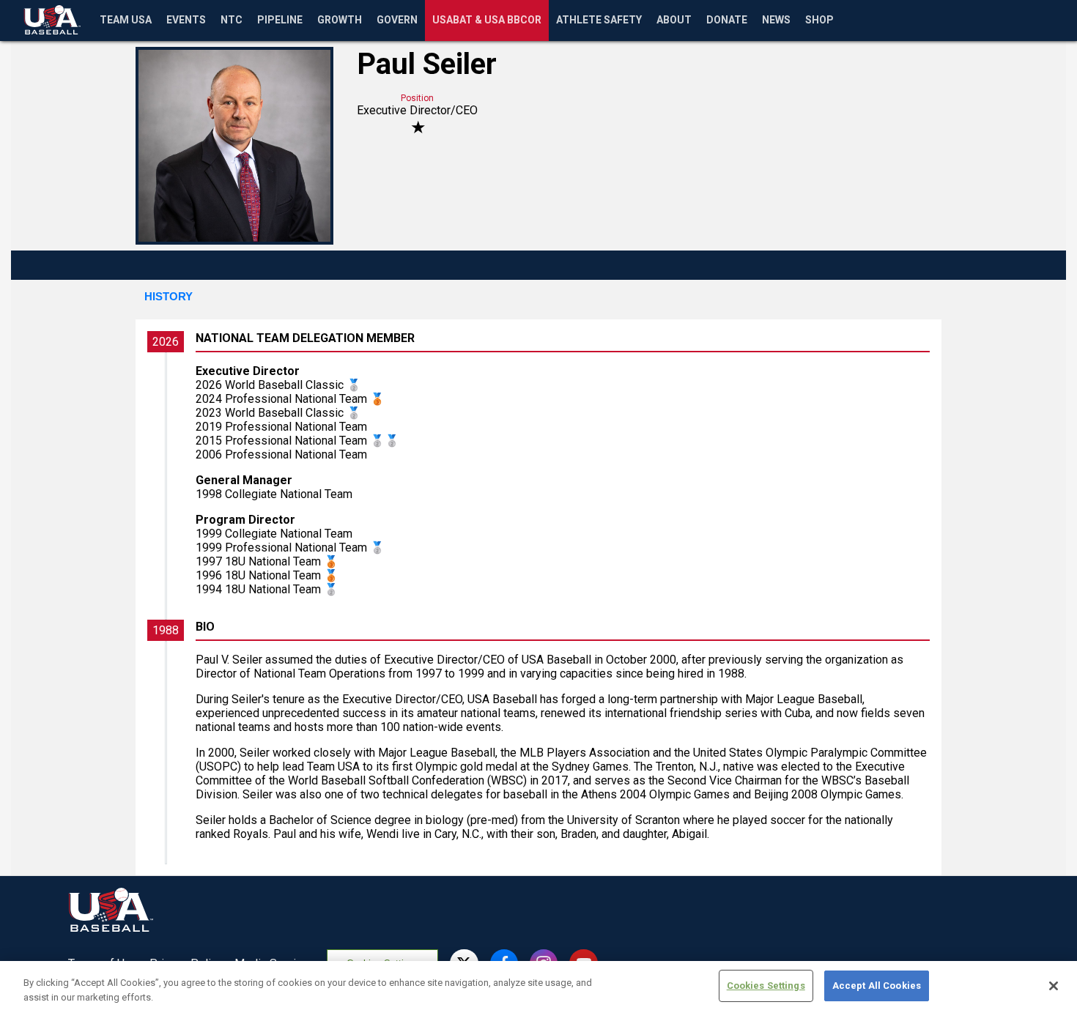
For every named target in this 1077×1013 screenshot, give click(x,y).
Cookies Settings (766, 985)
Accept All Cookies (876, 985)
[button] (168, 297)
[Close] (1053, 986)
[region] (538, 987)
